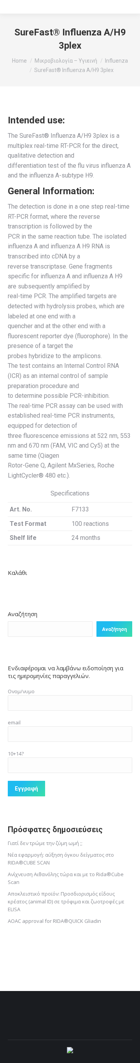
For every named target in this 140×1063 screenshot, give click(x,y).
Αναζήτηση (22, 614)
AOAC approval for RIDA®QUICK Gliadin (54, 920)
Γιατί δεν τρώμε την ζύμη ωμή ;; (45, 843)
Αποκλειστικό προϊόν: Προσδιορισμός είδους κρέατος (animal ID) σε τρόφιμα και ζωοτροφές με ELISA (66, 901)
